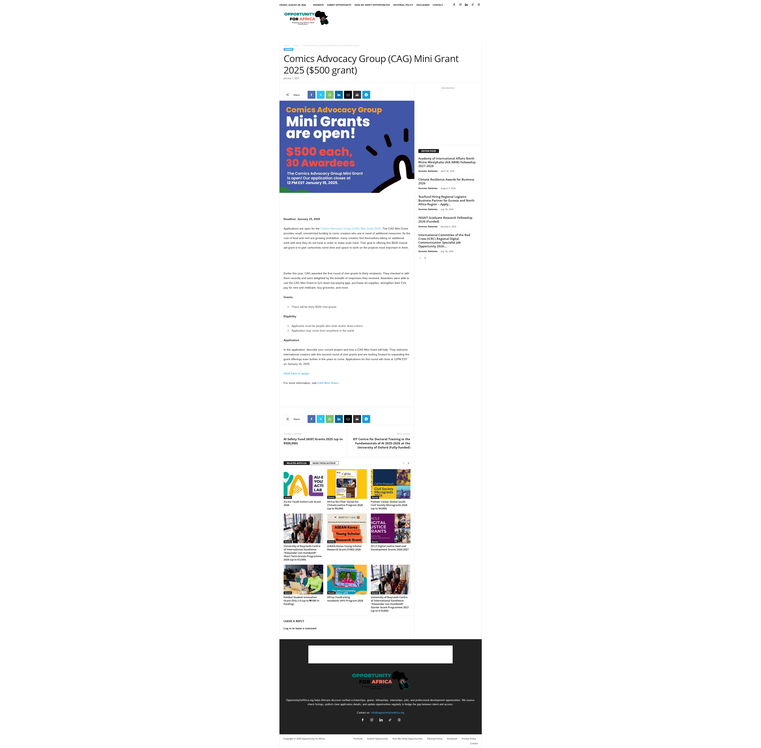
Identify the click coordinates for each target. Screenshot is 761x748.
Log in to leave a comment (300, 628)
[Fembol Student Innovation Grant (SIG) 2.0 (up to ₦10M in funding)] (303, 579)
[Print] (357, 95)
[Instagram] (460, 5)
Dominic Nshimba (428, 170)
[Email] (348, 95)
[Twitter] (321, 95)
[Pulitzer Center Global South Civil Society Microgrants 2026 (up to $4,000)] (390, 484)
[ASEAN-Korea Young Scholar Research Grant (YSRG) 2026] (347, 528)
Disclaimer (422, 4)
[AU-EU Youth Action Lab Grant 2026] (303, 484)
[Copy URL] (375, 95)
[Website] (478, 5)
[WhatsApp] (330, 95)
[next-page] (408, 463)
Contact (438, 4)
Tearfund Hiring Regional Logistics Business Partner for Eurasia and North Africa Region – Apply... (446, 200)
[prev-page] (404, 463)
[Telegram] (366, 95)
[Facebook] (454, 5)
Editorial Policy (403, 4)
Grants (296, 45)
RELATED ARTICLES (297, 463)
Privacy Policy (469, 738)
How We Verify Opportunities (372, 4)
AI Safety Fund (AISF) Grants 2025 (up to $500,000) (313, 441)
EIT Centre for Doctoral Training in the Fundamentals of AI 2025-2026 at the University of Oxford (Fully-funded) (381, 443)
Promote (318, 4)
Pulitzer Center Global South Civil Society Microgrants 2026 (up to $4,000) (389, 505)
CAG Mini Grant (327, 383)
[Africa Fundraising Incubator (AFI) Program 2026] (347, 579)
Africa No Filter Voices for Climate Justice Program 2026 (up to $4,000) (345, 505)
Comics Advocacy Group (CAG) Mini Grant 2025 (350, 228)
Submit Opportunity (339, 4)
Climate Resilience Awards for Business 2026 (446, 181)
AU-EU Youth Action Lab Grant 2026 (302, 503)
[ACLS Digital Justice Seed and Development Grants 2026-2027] (390, 528)
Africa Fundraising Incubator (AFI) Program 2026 (345, 598)
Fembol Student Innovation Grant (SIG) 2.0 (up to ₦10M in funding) (301, 600)
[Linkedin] (466, 5)
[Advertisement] (409, 19)
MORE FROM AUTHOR (324, 463)
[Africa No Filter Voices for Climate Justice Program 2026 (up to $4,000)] (347, 484)
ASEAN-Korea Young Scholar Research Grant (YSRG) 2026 (344, 547)
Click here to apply (296, 373)
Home (286, 45)
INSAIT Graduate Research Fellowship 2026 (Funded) (445, 219)
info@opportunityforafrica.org (387, 712)
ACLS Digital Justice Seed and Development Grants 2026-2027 (390, 547)
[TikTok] (472, 5)
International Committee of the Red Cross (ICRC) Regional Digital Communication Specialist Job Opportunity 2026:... (444, 240)
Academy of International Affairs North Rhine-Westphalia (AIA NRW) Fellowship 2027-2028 (446, 162)
